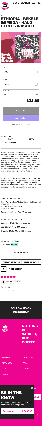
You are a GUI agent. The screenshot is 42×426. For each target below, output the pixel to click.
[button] (25, 3)
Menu (16, 3)
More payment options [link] (21, 124)
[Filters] (3, 269)
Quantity (6, 91)
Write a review (21, 252)
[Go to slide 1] (19, 60)
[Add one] (36, 94)
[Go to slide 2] (22, 60)
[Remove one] (5, 94)
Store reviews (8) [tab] (31, 262)
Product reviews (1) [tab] (11, 262)
